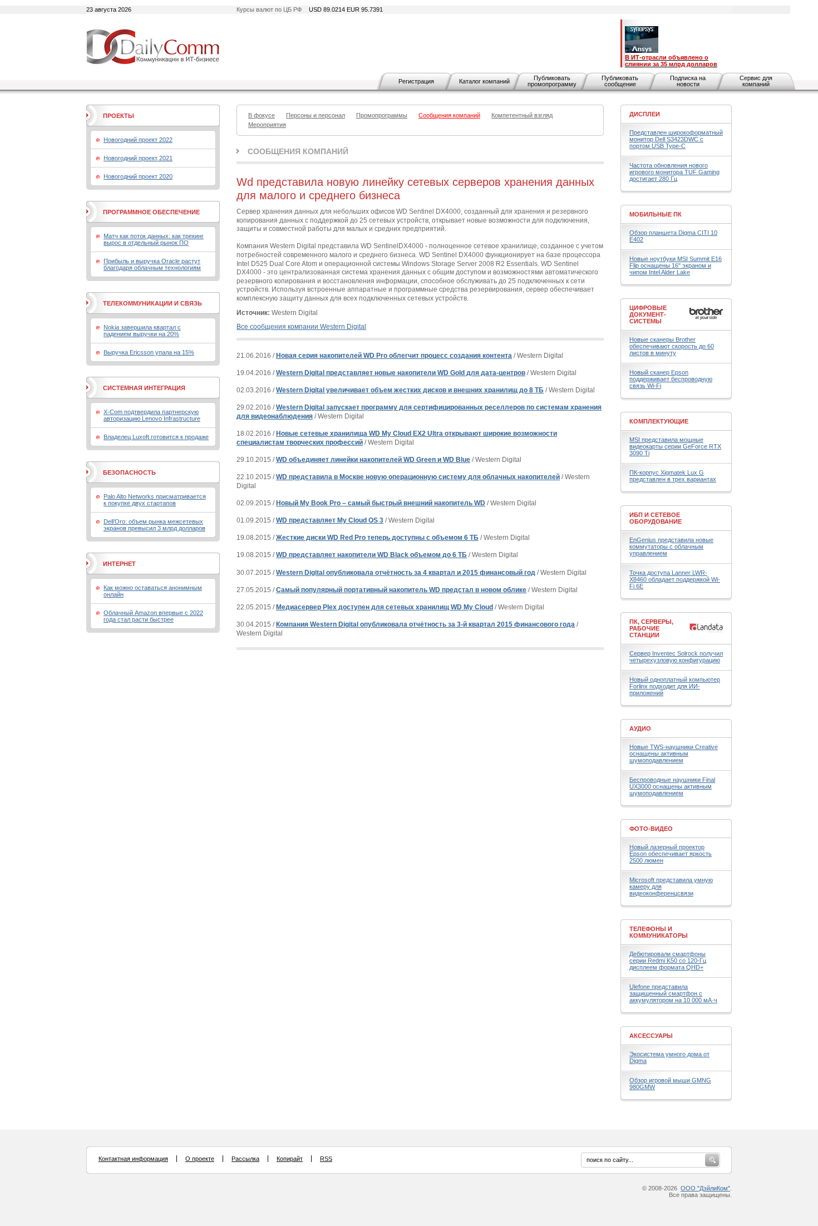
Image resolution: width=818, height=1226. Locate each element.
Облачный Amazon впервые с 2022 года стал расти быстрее (153, 616)
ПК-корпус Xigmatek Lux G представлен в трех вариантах (672, 475)
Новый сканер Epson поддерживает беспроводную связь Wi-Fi (670, 379)
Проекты (118, 115)
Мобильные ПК (655, 214)
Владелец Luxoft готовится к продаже (156, 437)
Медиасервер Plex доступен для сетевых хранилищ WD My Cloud (384, 607)
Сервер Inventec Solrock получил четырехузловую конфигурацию (676, 656)
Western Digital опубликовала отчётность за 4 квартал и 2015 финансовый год (405, 573)
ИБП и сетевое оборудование (655, 518)
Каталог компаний (484, 81)
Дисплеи (644, 114)
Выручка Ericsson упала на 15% (149, 352)
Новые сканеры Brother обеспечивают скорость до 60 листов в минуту (671, 346)
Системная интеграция (144, 388)
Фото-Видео (651, 828)
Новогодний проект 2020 (138, 176)
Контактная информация (133, 1158)
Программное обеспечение (151, 212)
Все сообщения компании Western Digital (301, 327)
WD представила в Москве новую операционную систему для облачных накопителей (418, 477)
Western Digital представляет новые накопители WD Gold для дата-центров (400, 373)
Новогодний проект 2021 (138, 158)
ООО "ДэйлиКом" (705, 1188)
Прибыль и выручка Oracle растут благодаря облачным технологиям (152, 264)
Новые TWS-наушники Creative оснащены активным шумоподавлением (673, 754)
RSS (326, 1158)
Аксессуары (651, 1035)
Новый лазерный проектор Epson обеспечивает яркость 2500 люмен (670, 854)
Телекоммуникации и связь (152, 303)
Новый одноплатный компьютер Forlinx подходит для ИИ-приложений (674, 686)
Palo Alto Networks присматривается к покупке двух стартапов (155, 499)
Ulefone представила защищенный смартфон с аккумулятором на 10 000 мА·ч (673, 993)
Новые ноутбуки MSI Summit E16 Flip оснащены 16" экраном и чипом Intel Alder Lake (675, 265)
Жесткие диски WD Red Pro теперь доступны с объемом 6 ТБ (377, 537)
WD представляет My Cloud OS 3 (329, 520)
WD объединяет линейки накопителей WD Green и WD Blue (373, 460)
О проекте (199, 1158)
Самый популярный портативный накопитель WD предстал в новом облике (401, 590)
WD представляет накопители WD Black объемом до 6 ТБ (371, 555)
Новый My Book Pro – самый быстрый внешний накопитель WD (380, 503)
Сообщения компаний (298, 151)
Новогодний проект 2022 (138, 139)
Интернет (119, 563)
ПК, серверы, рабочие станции (651, 628)
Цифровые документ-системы (648, 314)
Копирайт (290, 1158)
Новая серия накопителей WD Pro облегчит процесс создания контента (394, 356)
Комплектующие (658, 421)
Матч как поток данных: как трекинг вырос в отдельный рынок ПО (154, 239)
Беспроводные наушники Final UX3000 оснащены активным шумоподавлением (672, 786)
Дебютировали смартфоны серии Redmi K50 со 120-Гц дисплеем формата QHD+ (667, 961)
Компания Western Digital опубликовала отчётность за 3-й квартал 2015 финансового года (425, 624)
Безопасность (129, 472)
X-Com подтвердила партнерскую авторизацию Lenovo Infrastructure (152, 415)
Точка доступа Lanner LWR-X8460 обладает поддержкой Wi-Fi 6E (674, 579)
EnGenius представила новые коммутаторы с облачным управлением (671, 546)
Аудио (640, 728)
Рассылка (245, 1158)
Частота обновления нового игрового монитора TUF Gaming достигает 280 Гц (674, 172)
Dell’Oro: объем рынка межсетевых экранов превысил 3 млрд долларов (154, 524)
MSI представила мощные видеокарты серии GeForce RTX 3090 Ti (675, 446)
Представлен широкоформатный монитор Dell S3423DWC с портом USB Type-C (676, 139)
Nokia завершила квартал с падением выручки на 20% (142, 330)
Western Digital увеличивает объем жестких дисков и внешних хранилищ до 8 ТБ (410, 390)
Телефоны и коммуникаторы (658, 932)
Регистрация (416, 81)
